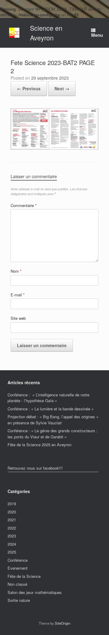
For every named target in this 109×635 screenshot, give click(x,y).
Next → (61, 88)
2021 (12, 520)
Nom (16, 271)
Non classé (17, 584)
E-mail (18, 295)
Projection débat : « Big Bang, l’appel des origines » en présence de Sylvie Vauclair (53, 420)
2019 (12, 503)
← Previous (29, 88)
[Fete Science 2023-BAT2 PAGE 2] (54, 148)
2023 (12, 536)
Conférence (18, 560)
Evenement (18, 568)
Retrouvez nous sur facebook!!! (35, 468)
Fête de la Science (24, 576)
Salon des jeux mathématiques (35, 592)
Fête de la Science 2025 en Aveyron (39, 444)
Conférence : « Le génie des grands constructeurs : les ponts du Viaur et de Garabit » (52, 434)
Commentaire (24, 205)
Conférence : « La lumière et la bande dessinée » (51, 409)
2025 (12, 552)
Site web (18, 318)
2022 (12, 528)
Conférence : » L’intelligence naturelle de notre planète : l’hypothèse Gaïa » (48, 398)
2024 (12, 544)
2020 (12, 512)
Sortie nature (19, 600)
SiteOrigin (62, 623)
